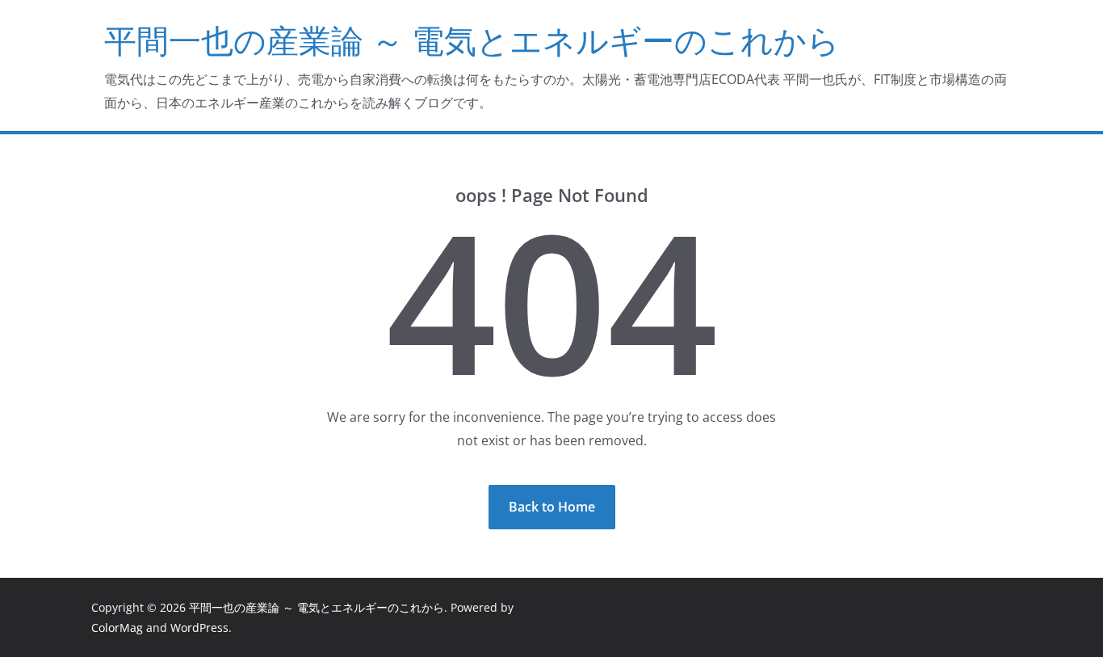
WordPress (199, 627)
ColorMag (117, 627)
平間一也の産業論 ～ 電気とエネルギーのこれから (472, 40)
